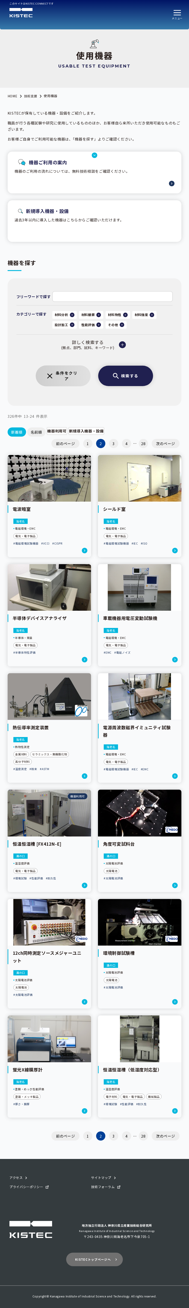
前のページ (65, 443)
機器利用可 (56, 431)
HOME (13, 96)
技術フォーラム (103, 1186)
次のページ (165, 443)
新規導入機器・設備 (86, 431)
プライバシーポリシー (26, 1186)
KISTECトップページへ (93, 1259)
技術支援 (31, 96)
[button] (177, 14)
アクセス (16, 1177)
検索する (129, 376)
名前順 (36, 432)
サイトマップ (101, 1177)
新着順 (17, 432)
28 (143, 443)
